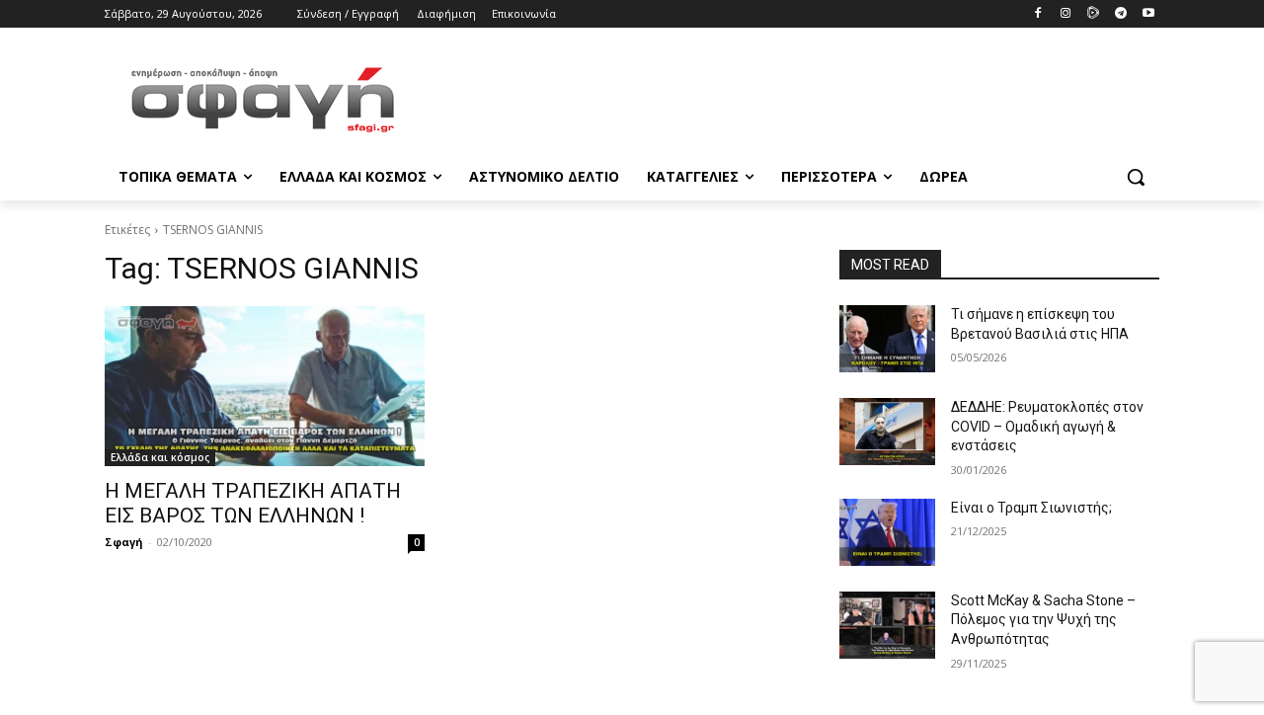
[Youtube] (1148, 14)
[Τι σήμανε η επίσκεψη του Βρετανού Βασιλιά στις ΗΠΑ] (887, 338)
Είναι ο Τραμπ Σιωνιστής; (1031, 508)
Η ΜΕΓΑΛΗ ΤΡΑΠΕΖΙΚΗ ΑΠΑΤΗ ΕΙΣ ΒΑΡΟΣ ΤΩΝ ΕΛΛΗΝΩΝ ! (253, 503)
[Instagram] (1066, 14)
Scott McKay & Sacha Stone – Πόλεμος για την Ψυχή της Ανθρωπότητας (1043, 620)
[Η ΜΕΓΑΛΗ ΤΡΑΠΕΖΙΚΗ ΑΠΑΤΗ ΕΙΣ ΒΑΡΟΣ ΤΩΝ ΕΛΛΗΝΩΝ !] (265, 386)
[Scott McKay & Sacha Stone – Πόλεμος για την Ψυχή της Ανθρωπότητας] (887, 625)
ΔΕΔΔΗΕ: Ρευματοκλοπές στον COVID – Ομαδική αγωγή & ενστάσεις (1047, 426)
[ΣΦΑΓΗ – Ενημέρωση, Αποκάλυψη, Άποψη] (263, 99)
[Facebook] (1038, 14)
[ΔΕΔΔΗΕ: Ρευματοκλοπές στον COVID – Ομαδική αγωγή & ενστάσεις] (887, 431)
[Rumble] (1093, 14)
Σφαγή (124, 541)
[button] (1135, 176)
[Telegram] (1120, 14)
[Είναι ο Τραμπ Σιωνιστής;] (887, 532)
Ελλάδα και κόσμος (160, 457)
